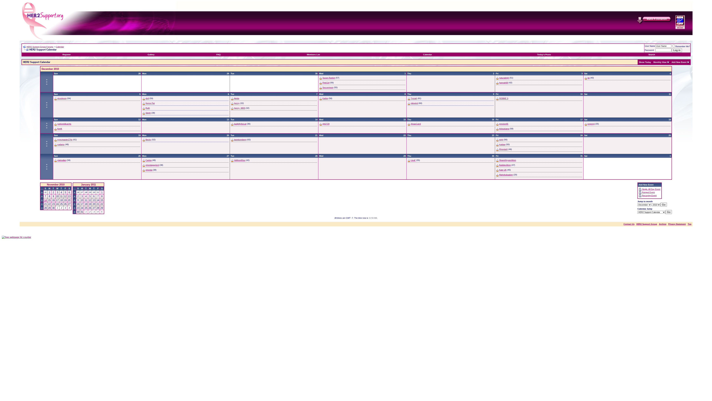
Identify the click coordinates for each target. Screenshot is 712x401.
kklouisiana (504, 129)
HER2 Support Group (646, 224)
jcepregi (591, 124)
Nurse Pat (150, 103)
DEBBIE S (503, 98)
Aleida (236, 98)
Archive (662, 224)
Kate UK (503, 170)
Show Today (645, 62)
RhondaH (503, 149)
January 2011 (88, 184)
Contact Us (629, 224)
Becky (148, 139)
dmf (147, 98)
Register (66, 54)
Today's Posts (544, 54)
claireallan (61, 160)
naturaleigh (504, 78)
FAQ (218, 54)
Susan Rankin (328, 78)
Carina (148, 160)
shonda (149, 170)
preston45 (503, 124)
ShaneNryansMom (507, 160)
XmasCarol (416, 124)
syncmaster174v (64, 139)
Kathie (325, 98)
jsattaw (502, 144)
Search (651, 54)
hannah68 (503, 82)
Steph (148, 113)
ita (589, 78)
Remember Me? (682, 46)
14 (45, 200)
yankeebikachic (64, 124)
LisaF (413, 160)
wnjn (501, 139)
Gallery (151, 54)
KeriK (59, 129)
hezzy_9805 (239, 108)
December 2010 (50, 69)
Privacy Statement (677, 224)
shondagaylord (152, 165)
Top (689, 224)
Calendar (60, 47)
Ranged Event (648, 192)
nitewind (414, 103)
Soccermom (327, 87)
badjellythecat (240, 124)
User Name (650, 46)
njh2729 (325, 124)
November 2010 (56, 184)
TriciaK (414, 98)
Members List (313, 54)
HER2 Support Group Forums (40, 47)
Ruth (148, 108)
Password (649, 50)
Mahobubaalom (506, 175)
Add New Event (679, 62)
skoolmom (62, 98)
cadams (61, 144)
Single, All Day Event (651, 189)
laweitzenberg (240, 139)
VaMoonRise (239, 160)
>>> (46, 82)
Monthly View (660, 62)
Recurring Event (649, 195)
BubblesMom (505, 165)
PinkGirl (325, 82)
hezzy (237, 103)
